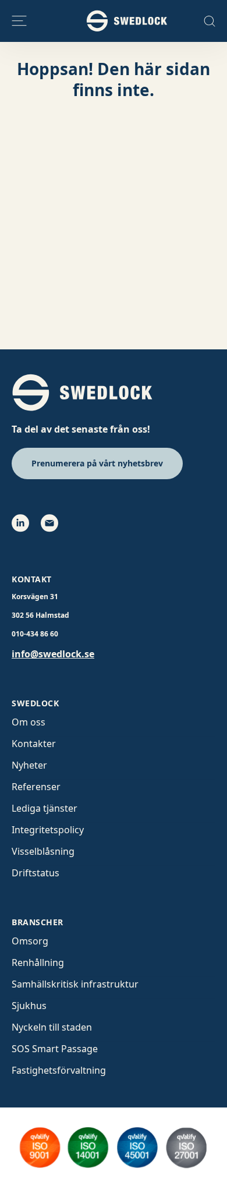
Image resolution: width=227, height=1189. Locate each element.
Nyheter (29, 765)
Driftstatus (35, 872)
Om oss (28, 722)
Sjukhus (29, 1005)
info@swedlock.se (53, 653)
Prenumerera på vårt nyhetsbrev (97, 463)
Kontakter (34, 743)
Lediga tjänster (44, 808)
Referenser (36, 786)
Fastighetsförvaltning (59, 1070)
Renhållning (38, 962)
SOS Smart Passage (55, 1048)
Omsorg (30, 941)
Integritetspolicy (48, 829)
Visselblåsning (43, 851)
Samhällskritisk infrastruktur (75, 984)
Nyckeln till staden (52, 1027)
